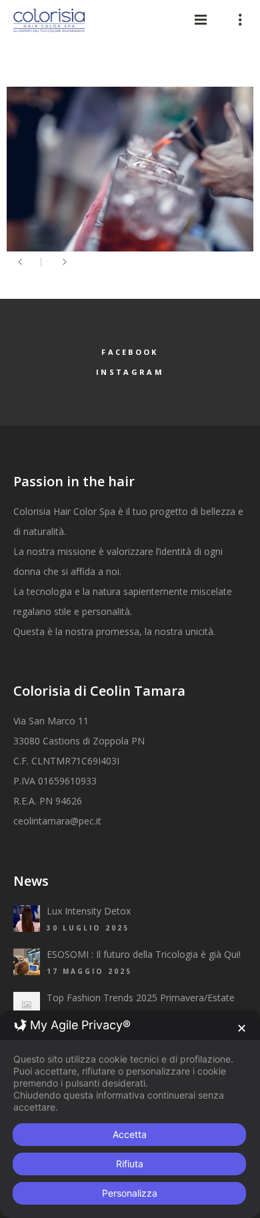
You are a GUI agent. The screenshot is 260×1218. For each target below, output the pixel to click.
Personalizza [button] (129, 1193)
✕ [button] (242, 1028)
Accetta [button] (130, 1134)
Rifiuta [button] (129, 1163)
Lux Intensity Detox (89, 910)
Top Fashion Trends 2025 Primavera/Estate (141, 997)
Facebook (129, 352)
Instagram (130, 372)
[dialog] (130, 1114)
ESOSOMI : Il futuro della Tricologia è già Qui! (144, 954)
